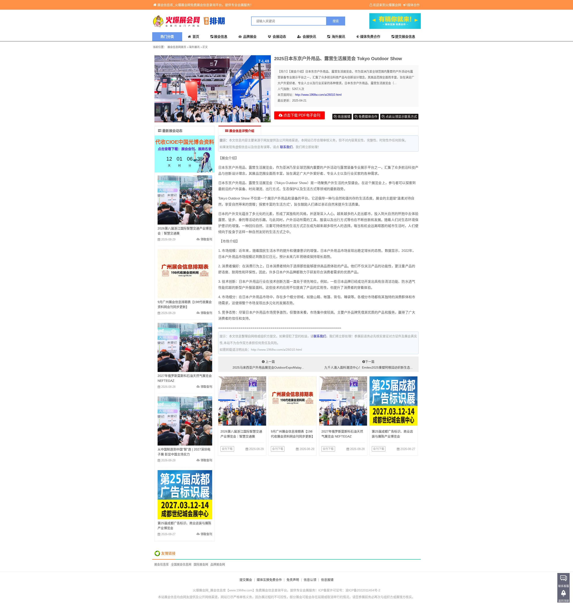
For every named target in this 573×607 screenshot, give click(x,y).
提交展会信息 (405, 36)
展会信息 (220, 36)
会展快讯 (309, 36)
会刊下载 (227, 448)
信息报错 (343, 116)
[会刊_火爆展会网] (219, 21)
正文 (205, 47)
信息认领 (310, 580)
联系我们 (286, 147)
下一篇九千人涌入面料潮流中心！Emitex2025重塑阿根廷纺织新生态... (368, 364)
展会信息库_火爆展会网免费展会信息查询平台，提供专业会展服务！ (205, 5)
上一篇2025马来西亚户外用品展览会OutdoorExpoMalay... (268, 364)
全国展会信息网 (181, 564)
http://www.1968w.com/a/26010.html (318, 94)
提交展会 (245, 580)
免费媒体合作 (367, 116)
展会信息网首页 (176, 47)
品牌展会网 (217, 564)
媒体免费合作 (370, 36)
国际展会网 (201, 564)
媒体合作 (413, 5)
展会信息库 (161, 564)
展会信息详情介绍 (241, 131)
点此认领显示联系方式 (401, 116)
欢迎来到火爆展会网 (387, 5)
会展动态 (279, 36)
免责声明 (292, 580)
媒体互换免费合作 (269, 580)
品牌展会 (249, 36)
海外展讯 (338, 36)
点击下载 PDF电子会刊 (301, 115)
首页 (195, 36)
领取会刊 (206, 239)
